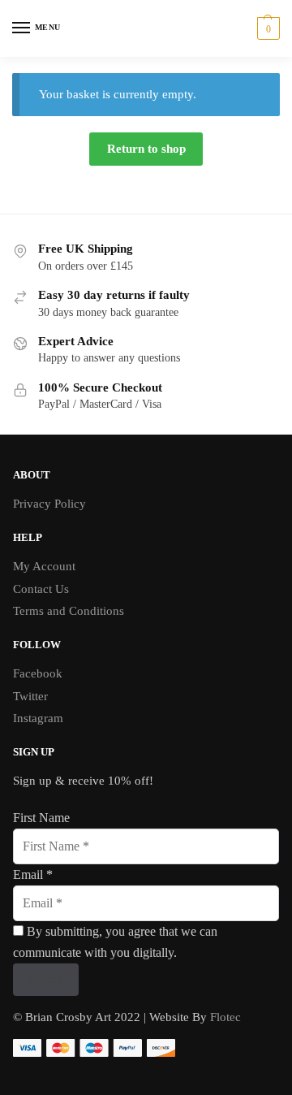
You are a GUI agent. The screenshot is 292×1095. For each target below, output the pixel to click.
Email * (33, 874)
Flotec (224, 1017)
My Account (44, 566)
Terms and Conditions (68, 610)
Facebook (37, 673)
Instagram (38, 718)
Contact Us (41, 588)
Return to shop (146, 148)
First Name (41, 817)
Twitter (30, 696)
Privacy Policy (49, 503)
